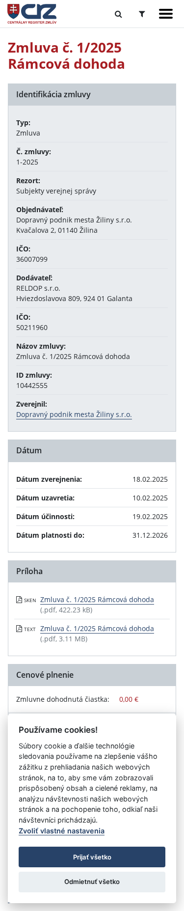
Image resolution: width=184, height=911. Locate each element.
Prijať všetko (92, 857)
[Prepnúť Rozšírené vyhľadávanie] (142, 13)
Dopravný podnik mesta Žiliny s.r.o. (74, 414)
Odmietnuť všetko (92, 881)
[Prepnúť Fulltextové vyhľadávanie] (118, 13)
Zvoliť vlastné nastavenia (62, 831)
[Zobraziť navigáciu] (166, 13)
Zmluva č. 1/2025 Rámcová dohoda (97, 599)
